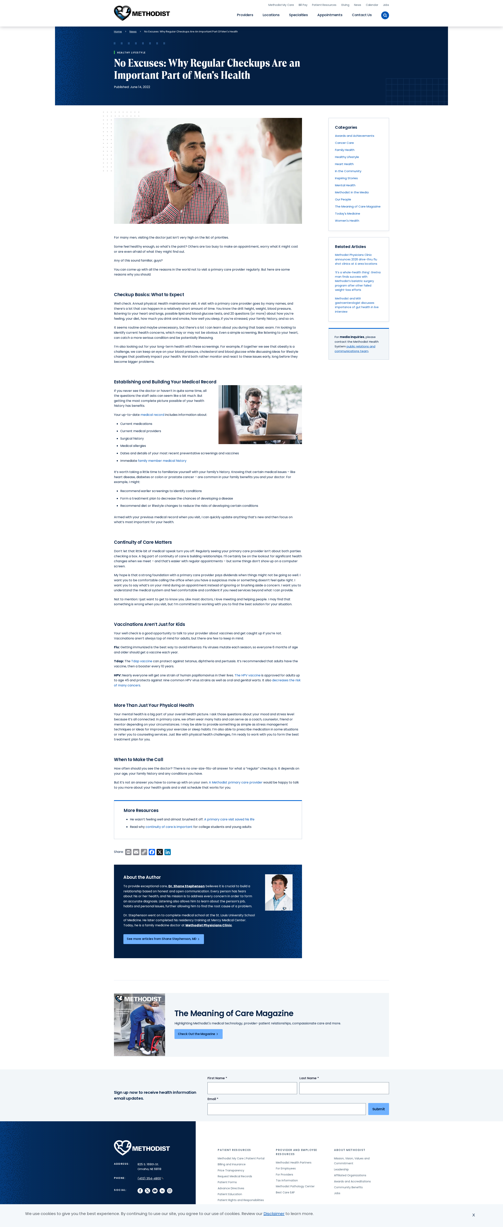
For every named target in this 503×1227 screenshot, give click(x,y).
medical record (152, 414)
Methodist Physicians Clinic (208, 925)
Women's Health (347, 221)
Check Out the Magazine (196, 1034)
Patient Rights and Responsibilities (241, 1200)
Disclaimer (274, 1213)
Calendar (372, 5)
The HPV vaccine (248, 675)
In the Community (348, 171)
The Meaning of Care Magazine (358, 206)
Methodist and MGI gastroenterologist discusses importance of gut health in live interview (357, 305)
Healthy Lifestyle (347, 157)
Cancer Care (344, 143)
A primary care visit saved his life (229, 819)
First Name (224, 1078)
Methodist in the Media (352, 192)
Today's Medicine (347, 213)
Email (220, 1099)
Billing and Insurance (232, 1164)
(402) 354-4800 (149, 1178)
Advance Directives (231, 1188)
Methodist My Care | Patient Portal (241, 1158)
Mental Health (345, 185)
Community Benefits (348, 1187)
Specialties (298, 14)
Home (118, 31)
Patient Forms (227, 1182)
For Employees (286, 1168)
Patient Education (230, 1194)
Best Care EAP (285, 1192)
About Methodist (349, 1150)
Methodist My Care (281, 5)
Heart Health (344, 164)
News (357, 5)
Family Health (344, 150)
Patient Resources (324, 5)
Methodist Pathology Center (295, 1186)
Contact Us (362, 14)
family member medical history (162, 460)
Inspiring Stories (346, 178)
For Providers (284, 1174)
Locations (271, 14)
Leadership (341, 1169)
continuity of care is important (169, 827)
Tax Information (287, 1180)
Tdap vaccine (141, 661)
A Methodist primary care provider (236, 782)
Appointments (329, 14)
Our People (343, 199)
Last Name (316, 1078)
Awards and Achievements (354, 136)
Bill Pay (303, 5)
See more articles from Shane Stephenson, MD (161, 939)
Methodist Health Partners (293, 1163)
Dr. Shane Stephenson (186, 886)
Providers (245, 14)
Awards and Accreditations (352, 1181)
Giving (345, 5)
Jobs (386, 5)
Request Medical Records (235, 1176)
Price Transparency (231, 1170)
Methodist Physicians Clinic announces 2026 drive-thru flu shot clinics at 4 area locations (356, 259)
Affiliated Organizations (350, 1175)
